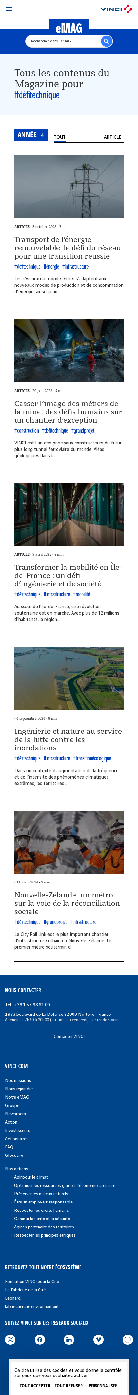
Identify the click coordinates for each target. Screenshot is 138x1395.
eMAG (69, 29)
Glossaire (14, 1155)
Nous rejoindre (19, 1088)
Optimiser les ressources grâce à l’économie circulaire (64, 1185)
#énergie (51, 267)
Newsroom (15, 1113)
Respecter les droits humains (41, 1210)
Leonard (13, 1298)
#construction (26, 431)
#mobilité (81, 595)
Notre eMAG (17, 1097)
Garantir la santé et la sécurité (42, 1218)
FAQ (9, 1147)
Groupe (12, 1105)
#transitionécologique (92, 759)
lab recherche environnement (32, 1306)
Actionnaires (17, 1138)
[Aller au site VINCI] (116, 9)
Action (11, 1122)
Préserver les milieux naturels (41, 1193)
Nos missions (18, 1080)
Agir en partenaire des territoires (44, 1227)
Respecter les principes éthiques (45, 1235)
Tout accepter (35, 1386)
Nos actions (16, 1168)
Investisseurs (17, 1130)
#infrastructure (75, 267)
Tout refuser (69, 1386)
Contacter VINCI (69, 1036)
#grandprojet (82, 431)
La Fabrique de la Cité (25, 1290)
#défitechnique (27, 267)
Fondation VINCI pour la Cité (32, 1281)
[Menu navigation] (9, 9)
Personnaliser (103, 1386)
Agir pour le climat (31, 1177)
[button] (60, 137)
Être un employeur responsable (43, 1202)
